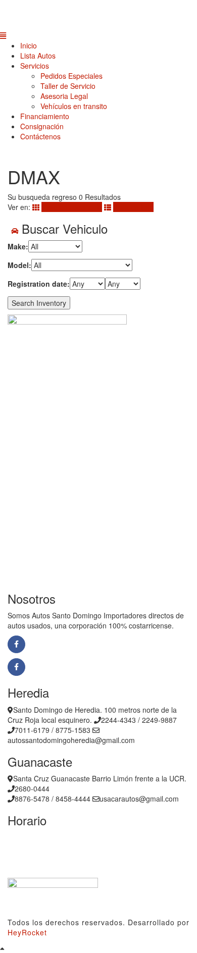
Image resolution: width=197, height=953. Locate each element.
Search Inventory (39, 303)
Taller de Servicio (67, 86)
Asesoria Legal (64, 96)
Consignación (42, 126)
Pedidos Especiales (71, 76)
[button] (98, 35)
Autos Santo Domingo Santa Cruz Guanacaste (110, 666)
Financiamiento (44, 116)
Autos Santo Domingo (69, 643)
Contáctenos (40, 136)
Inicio (28, 45)
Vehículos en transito (73, 106)
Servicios (34, 66)
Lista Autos (38, 55)
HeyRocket (27, 932)
